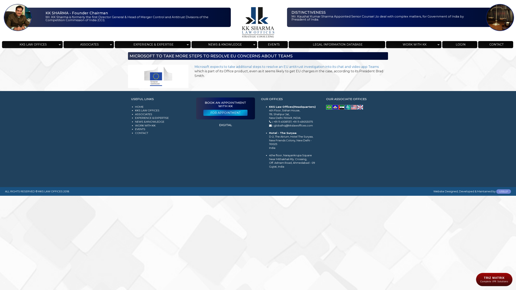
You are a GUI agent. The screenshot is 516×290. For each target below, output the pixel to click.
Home (139, 106)
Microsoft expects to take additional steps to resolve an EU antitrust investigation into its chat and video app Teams (287, 67)
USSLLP (503, 191)
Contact (141, 133)
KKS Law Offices (147, 110)
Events (140, 129)
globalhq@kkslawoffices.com (293, 125)
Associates (143, 114)
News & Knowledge (149, 121)
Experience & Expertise (152, 117)
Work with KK (145, 125)
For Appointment (225, 113)
